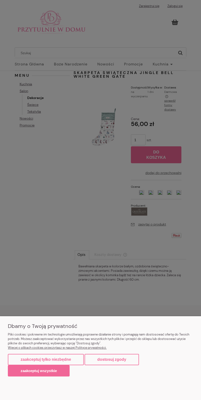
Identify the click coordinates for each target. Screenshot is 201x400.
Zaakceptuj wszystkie (39, 371)
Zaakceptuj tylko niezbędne (46, 359)
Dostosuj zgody (111, 359)
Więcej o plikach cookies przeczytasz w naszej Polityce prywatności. (57, 348)
